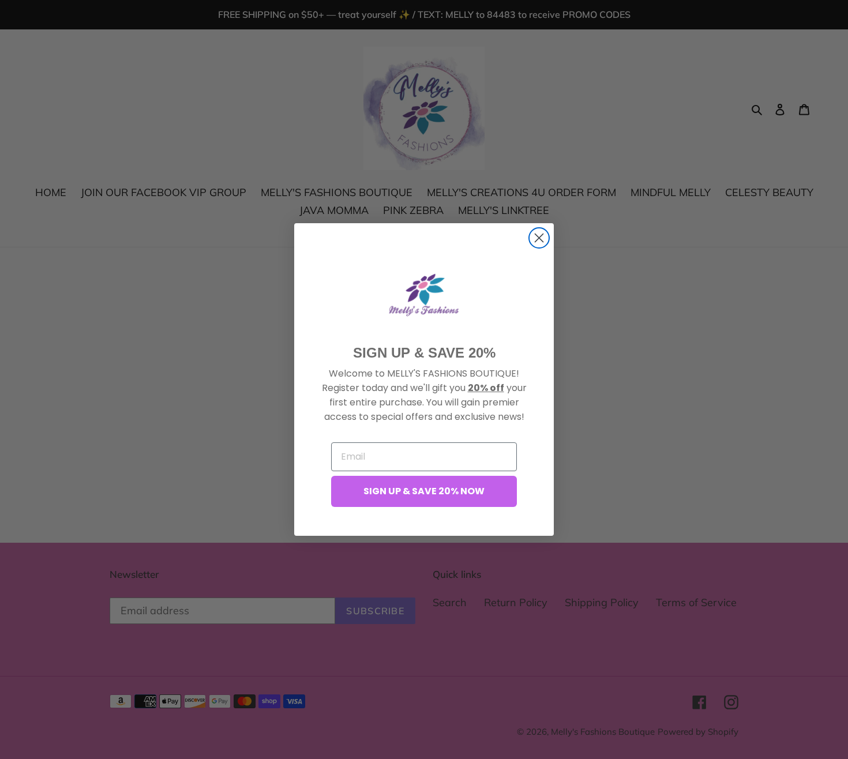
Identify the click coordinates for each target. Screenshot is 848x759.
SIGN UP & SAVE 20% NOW (424, 491)
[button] (424, 295)
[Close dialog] (539, 238)
